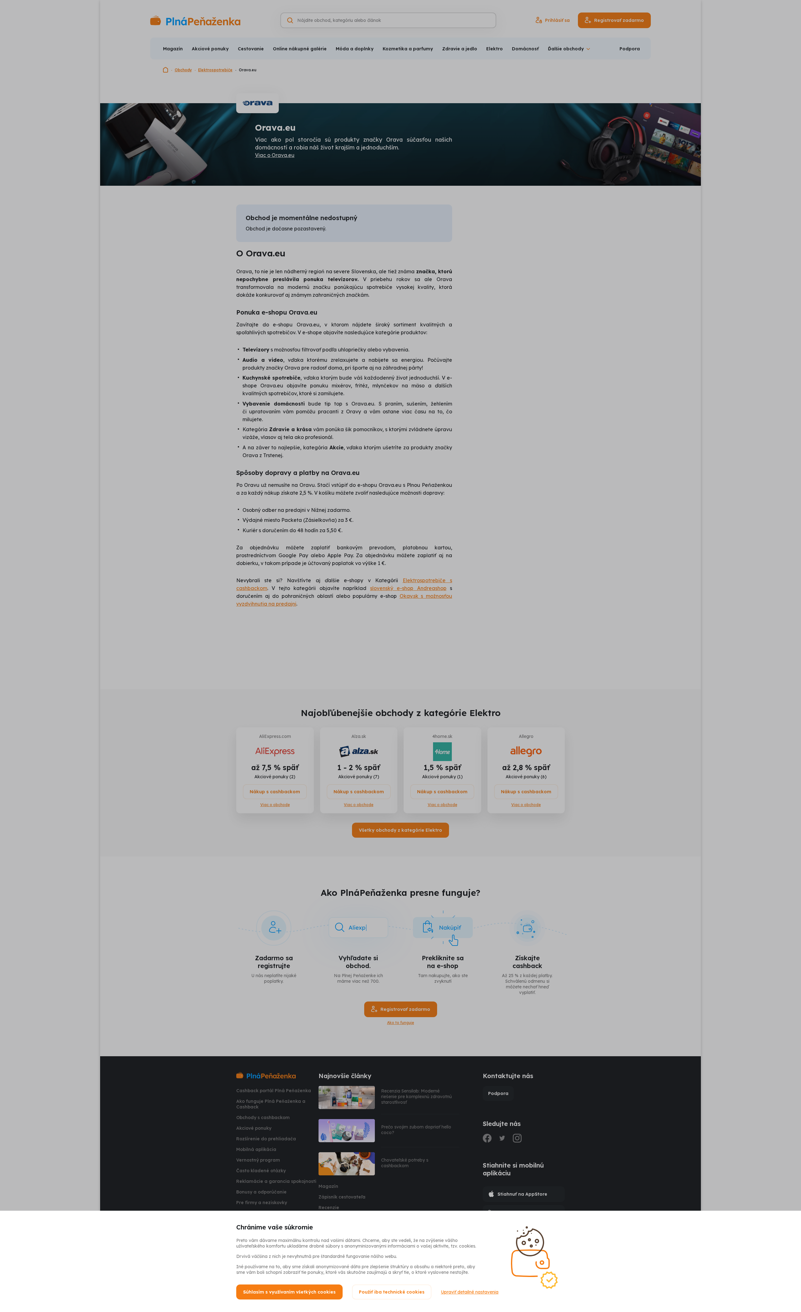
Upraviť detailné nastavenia (469, 1292)
